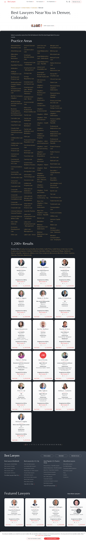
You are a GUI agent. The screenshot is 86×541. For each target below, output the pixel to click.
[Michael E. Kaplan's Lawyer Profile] (21, 419)
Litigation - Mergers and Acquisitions (41, 154)
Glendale (42, 251)
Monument (53, 253)
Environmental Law (28, 103)
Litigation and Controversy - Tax (42, 197)
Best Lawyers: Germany (9, 472)
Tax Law (52, 194)
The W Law (43, 332)
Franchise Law (28, 156)
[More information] (24, 281)
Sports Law (53, 191)
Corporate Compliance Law (16, 190)
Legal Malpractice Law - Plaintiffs (42, 63)
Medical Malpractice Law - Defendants (42, 227)
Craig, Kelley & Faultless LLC (14, 510)
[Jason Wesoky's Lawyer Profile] (43, 357)
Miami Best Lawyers (28, 481)
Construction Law (16, 177)
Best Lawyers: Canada (9, 466)
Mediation (40, 221)
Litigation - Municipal (40, 160)
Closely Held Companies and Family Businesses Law (16, 131)
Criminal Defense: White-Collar (16, 217)
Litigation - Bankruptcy (41, 99)
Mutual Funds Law (54, 58)
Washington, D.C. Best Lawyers (31, 470)
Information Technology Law (29, 175)
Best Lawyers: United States (10, 464)
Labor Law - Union (30, 234)
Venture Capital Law (55, 220)
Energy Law (28, 73)
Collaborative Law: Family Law (17, 144)
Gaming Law (28, 159)
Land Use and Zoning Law (41, 46)
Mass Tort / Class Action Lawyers (51, 470)
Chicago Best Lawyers (29, 468)
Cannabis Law (15, 118)
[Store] (69, 2)
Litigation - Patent (42, 164)
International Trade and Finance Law (28, 206)
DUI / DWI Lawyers (48, 476)
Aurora (27, 249)
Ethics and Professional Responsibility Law (30, 110)
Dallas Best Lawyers (28, 475)
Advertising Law (16, 51)
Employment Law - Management (29, 69)
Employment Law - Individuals (29, 63)
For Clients (30, 1)
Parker (66, 253)
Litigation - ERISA (42, 114)
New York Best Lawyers (29, 464)
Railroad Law (54, 160)
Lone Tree (38, 253)
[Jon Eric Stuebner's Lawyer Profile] (43, 326)
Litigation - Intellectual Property (40, 136)
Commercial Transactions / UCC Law (15, 161)
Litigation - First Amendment (42, 118)
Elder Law (14, 234)
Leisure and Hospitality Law (42, 68)
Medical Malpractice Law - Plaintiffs (42, 234)
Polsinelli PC (21, 301)
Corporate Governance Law (16, 203)
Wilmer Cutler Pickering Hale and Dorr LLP (21, 425)
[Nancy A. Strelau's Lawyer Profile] (21, 357)
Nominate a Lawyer (67, 470)
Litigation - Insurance (40, 129)
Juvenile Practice (29, 211)
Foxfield (29, 251)
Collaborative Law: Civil (17, 139)
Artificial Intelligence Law (16, 72)
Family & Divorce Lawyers (50, 472)
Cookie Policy (40, 535)
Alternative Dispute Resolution (14, 56)
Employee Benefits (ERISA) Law (29, 57)
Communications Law (16, 168)
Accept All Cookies (51, 538)
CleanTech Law (16, 125)
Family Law (27, 115)
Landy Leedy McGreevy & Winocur (64, 363)
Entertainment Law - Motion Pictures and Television (28, 90)
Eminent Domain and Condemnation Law (29, 49)
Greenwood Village (57, 251)
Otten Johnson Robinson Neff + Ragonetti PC (43, 302)
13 (47, 444)
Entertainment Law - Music (28, 98)
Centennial (63, 249)
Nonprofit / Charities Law (54, 75)
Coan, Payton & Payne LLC (43, 270)
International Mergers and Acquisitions (28, 198)
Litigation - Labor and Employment (42, 142)
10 (42, 444)
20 (60, 444)
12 (45, 444)
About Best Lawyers (67, 464)
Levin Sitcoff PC (21, 332)
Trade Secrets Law (56, 201)
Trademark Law (55, 204)
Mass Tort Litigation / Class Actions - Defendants (42, 204)
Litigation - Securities (40, 186)
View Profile (14, 285)
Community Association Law (16, 173)
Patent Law (53, 82)
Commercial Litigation (15, 155)
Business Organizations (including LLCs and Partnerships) (16, 112)
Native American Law (55, 64)
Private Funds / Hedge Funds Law (56, 107)
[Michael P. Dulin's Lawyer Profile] (65, 264)
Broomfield (39, 249)
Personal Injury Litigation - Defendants (55, 88)
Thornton (20, 255)
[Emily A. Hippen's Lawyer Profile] (21, 295)
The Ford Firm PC (35, 510)
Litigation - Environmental (42, 110)
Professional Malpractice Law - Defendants (56, 134)
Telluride (13, 255)
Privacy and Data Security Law (55, 101)
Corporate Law (15, 208)
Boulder (33, 249)
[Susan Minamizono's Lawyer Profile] (21, 326)
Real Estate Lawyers (48, 483)
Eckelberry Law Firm (21, 270)
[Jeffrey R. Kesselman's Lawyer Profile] (65, 295)
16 (52, 444)
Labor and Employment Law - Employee (29, 216)
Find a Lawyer (15, 8)
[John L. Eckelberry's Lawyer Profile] (21, 264)
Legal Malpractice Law (42, 52)
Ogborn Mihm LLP (43, 363)
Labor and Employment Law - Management (29, 224)
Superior (71, 253)
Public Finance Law (55, 153)
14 (49, 444)
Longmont (45, 253)
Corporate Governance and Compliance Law (16, 197)
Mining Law (54, 51)
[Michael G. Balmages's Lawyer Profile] (55, 504)
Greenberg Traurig (65, 270)
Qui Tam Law (54, 157)
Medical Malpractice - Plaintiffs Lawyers (53, 467)
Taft (65, 301)
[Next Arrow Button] (78, 511)
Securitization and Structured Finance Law (56, 185)
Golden (48, 251)
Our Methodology (67, 466)
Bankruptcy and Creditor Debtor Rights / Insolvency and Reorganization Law (16, 88)
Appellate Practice (16, 65)
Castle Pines (48, 249)
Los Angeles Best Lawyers (30, 466)
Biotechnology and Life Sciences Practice (16, 103)
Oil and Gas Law (55, 79)
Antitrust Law (15, 61)
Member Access (75, 455)
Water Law (53, 225)
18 (56, 444)
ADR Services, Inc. (55, 510)
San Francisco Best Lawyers (30, 477)
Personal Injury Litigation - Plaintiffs (55, 95)
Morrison (60, 253)
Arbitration (14, 68)
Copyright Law (15, 186)
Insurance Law (28, 180)
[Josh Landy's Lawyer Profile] (65, 357)
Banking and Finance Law (15, 78)
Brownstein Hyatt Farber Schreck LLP (21, 363)
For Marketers (51, 1)
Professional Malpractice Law (55, 127)
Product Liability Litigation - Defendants (55, 113)
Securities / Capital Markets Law (55, 172)
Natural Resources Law (55, 69)
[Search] (66, 2)
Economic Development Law (15, 229)
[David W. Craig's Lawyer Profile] (14, 504)
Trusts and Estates (56, 213)
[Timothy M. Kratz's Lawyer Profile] (65, 326)
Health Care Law (29, 168)
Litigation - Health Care (42, 124)
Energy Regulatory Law (29, 77)
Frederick (35, 251)
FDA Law (27, 136)
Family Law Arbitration (27, 119)
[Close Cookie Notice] (85, 533)
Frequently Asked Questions (69, 468)
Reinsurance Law (55, 167)
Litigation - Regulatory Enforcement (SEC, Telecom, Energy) (41, 177)
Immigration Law (29, 171)
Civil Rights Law (16, 121)
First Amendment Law (29, 146)
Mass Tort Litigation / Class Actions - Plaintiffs (42, 213)
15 (51, 444)
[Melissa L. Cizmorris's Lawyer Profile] (65, 388)
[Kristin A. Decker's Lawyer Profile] (43, 295)
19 (58, 444)
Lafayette (18, 253)
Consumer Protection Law (15, 182)
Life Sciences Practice (41, 81)
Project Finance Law (55, 147)
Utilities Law (54, 216)
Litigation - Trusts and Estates (42, 191)
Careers (65, 475)
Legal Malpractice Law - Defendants (42, 57)
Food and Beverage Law (28, 151)
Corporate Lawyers (48, 478)
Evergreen (22, 251)
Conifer (70, 249)
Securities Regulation (53, 179)
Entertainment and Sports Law (29, 83)
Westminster (28, 255)
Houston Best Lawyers (29, 472)
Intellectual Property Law (28, 184)
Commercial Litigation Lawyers (51, 481)
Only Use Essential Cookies (34, 538)
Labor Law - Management (28, 230)
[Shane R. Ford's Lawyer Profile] (34, 504)
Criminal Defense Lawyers (50, 474)
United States (25, 8)
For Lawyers (40, 1)
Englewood (14, 251)
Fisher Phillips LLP (65, 332)
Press (64, 472)
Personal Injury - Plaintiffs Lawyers (51, 465)
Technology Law (55, 197)
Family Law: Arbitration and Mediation (29, 131)
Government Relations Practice (29, 163)
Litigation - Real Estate (42, 169)
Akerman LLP (65, 393)
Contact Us (65, 477)
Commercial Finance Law (15, 149)
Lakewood (25, 253)
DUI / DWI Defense (14, 223)
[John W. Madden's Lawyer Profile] (43, 264)
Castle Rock (56, 249)
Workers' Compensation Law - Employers (55, 237)
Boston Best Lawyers (29, 479)
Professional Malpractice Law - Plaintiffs (56, 141)
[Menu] (5, 2)
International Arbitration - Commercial (28, 191)
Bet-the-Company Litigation (16, 97)
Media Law (40, 218)
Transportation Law (55, 208)
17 (54, 444)
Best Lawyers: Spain (8, 470)
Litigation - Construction (41, 104)
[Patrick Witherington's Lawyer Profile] (76, 504)
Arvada (22, 249)
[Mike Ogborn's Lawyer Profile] (43, 388)
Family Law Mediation (27, 125)
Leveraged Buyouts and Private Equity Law (43, 74)
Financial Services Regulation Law (29, 141)
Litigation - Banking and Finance (41, 93)
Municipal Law (55, 54)
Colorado (34, 8)
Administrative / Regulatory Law (16, 46)
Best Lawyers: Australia (9, 468)
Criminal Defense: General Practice (16, 212)
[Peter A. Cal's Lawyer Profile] (21, 388)
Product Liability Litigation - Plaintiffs (55, 121)
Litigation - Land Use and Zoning (42, 147)
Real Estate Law (55, 164)
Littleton (32, 253)
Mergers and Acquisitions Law (55, 46)
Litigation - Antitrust (40, 86)
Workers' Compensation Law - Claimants (55, 230)
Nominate (61, 455)
